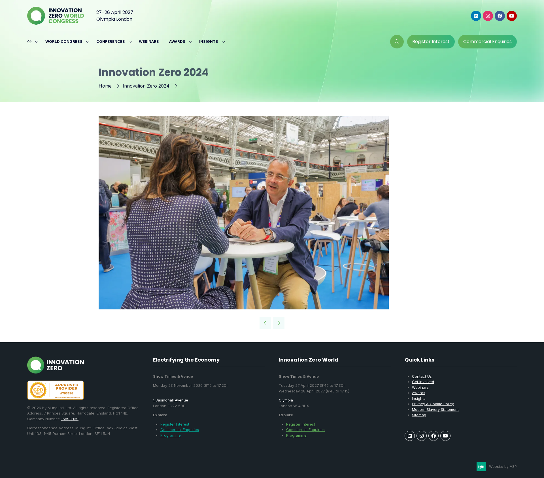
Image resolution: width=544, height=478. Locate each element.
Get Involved (423, 381)
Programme (170, 435)
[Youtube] (512, 16)
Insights (208, 41)
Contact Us (422, 376)
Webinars (149, 41)
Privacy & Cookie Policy (433, 403)
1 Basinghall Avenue (170, 400)
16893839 (69, 419)
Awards (177, 41)
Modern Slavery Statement (435, 409)
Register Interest (174, 424)
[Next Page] (278, 323)
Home (105, 86)
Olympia (286, 400)
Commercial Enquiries (179, 429)
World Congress (63, 41)
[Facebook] (500, 16)
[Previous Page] (265, 323)
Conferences (110, 41)
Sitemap (419, 415)
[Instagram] (488, 16)
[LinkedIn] (476, 16)
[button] (397, 41)
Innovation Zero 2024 (146, 86)
